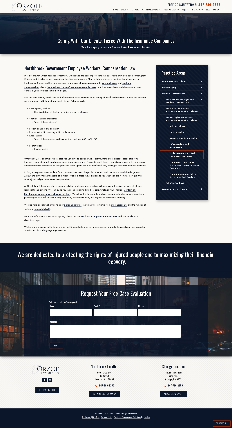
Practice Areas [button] (170, 10)
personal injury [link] (109, 83)
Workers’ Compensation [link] (173, 93)
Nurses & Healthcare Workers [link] (184, 138)
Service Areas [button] (152, 10)
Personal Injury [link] (169, 87)
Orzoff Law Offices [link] (110, 413)
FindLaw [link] (147, 417)
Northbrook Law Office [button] (104, 394)
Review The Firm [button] (47, 389)
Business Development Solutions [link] (127, 417)
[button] (44, 380)
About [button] (123, 10)
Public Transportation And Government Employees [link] (182, 155)
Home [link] (115, 10)
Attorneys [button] (136, 10)
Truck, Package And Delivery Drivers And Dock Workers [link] (183, 176)
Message (53, 321)
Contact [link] (216, 10)
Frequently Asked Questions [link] (175, 189)
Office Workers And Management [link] (179, 146)
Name (52, 306)
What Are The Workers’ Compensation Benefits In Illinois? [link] (182, 110)
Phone (141, 306)
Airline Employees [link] (178, 126)
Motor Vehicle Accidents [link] (174, 81)
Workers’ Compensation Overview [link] (99, 216)
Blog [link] (208, 10)
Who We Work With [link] (176, 183)
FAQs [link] (184, 10)
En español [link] (195, 10)
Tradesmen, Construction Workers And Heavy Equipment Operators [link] (185, 165)
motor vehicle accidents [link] (45, 101)
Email (97, 306)
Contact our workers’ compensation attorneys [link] (71, 87)
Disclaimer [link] (86, 417)
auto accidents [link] (119, 204)
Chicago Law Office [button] (173, 394)
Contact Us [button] (222, 423)
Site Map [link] (95, 417)
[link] (34, 6)
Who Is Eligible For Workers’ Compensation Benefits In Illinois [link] (181, 119)
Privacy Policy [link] (106, 417)
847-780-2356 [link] (209, 4)
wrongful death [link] (42, 209)
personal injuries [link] (72, 204)
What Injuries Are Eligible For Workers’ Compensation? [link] (180, 101)
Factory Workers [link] (177, 132)
